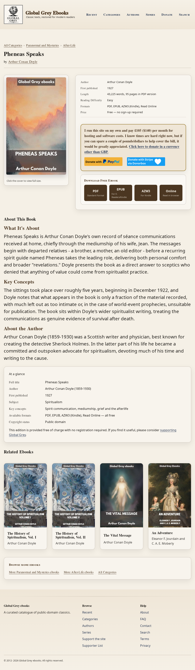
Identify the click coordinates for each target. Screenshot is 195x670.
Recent (91, 14)
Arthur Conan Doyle (22, 61)
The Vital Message (117, 535)
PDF (95, 193)
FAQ (143, 619)
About (144, 612)
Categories (111, 14)
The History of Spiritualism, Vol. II (71, 535)
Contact (145, 626)
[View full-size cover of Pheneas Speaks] (36, 126)
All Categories (13, 45)
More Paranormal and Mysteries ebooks (34, 572)
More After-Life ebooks (79, 572)
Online (171, 193)
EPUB (119, 193)
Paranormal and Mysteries (42, 45)
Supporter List (92, 645)
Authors (133, 14)
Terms (144, 639)
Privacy (145, 645)
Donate (166, 14)
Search (184, 14)
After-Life (69, 45)
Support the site (93, 639)
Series (150, 14)
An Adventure (162, 532)
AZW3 (146, 193)
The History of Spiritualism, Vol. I (21, 535)
